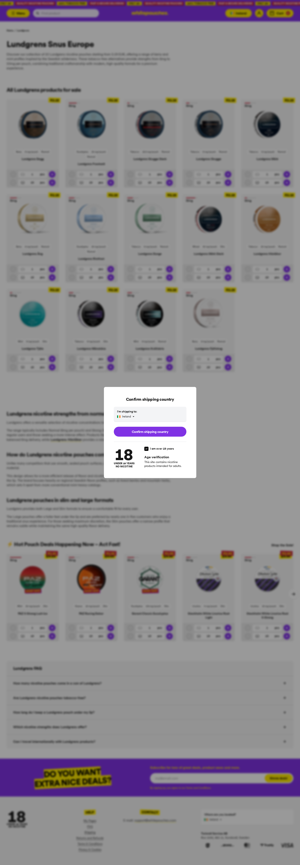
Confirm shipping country (150, 432)
